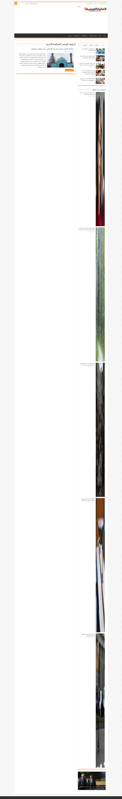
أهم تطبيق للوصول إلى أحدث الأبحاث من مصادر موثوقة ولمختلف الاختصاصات (88, 72)
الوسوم (85, 45)
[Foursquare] (28, 3)
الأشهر (96, 45)
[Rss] (36, 3)
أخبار (100, 35)
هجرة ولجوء (76, 35)
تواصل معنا (89, 3)
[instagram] (26, 3)
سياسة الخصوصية (103, 3)
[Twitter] (33, 3)
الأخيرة (102, 45)
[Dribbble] (30, 3)
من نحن (95, 3)
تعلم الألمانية (84, 35)
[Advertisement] (48, 19)
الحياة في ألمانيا (93, 35)
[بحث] (15, 3)
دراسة (70, 35)
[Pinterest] (31, 3)
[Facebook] (35, 3)
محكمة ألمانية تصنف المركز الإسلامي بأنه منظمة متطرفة (52, 49)
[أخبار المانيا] (95, 9)
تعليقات (91, 45)
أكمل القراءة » (69, 70)
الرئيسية (104, 35)
